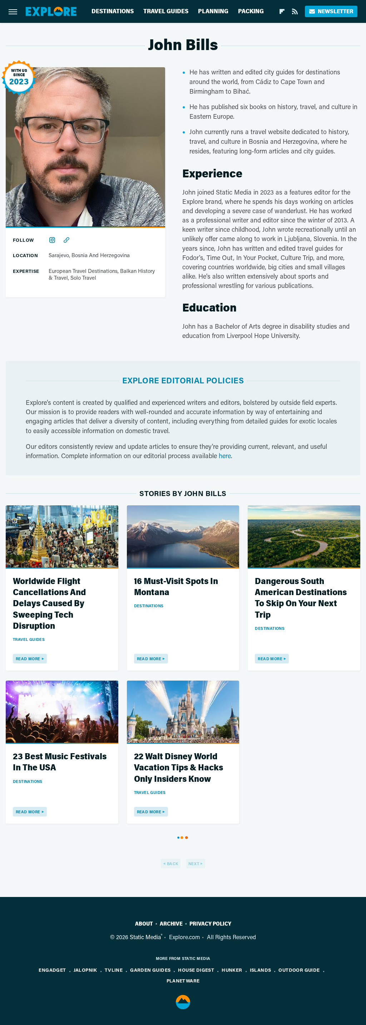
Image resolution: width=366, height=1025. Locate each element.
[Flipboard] (282, 11)
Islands (260, 970)
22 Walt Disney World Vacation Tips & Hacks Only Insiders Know (178, 767)
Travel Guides (165, 11)
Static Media (145, 937)
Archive (171, 924)
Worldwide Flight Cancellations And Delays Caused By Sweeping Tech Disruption (49, 603)
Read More (28, 658)
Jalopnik (85, 970)
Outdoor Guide (299, 970)
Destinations (113, 11)
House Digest (196, 970)
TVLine (114, 970)
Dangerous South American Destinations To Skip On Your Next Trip (301, 598)
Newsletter (335, 11)
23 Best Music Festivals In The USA (60, 762)
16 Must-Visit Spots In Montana (176, 587)
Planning (213, 11)
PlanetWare (183, 980)
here (225, 455)
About (144, 924)
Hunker (232, 970)
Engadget (52, 970)
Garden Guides (150, 970)
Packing (251, 11)
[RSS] (295, 11)
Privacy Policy (210, 924)
